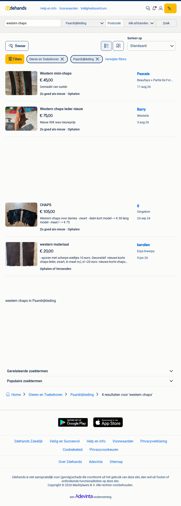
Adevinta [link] (96, 462)
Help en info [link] (48, 8)
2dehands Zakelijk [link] (28, 441)
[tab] (106, 46)
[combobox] (32, 23)
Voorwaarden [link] (68, 8)
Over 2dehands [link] (70, 462)
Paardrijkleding (83, 59)
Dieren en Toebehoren (44, 59)
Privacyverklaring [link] (153, 441)
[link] (20, 8)
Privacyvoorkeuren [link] (104, 450)
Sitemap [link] (116, 462)
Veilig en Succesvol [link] (65, 441)
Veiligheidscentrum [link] (94, 8)
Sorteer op (134, 38)
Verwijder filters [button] (115, 59)
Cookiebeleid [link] (73, 450)
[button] (154, 8)
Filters (17, 59)
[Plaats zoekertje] (170, 8)
